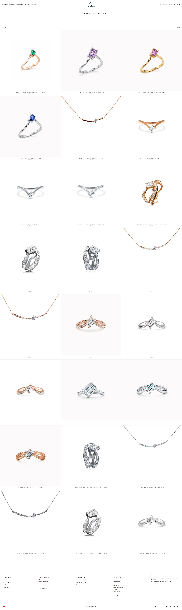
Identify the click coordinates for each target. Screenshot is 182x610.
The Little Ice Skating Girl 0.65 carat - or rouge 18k (30, 487)
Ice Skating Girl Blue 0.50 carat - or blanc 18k (30, 158)
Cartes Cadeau (116, 591)
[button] (163, 4)
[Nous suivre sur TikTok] (170, 606)
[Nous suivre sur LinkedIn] (174, 606)
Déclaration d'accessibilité (116, 594)
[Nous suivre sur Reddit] (178, 606)
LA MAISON (12, 4)
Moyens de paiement (42, 588)
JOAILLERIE (5, 4)
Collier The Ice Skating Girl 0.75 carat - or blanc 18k (152, 487)
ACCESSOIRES (19, 4)
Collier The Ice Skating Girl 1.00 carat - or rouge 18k (30, 356)
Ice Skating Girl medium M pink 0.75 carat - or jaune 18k (151, 92)
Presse (4, 580)
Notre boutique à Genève (81, 580)
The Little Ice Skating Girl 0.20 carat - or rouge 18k (152, 158)
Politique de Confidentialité (116, 580)
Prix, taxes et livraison (43, 581)
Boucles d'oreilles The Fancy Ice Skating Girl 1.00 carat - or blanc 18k (91, 487)
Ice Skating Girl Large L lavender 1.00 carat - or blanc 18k (91, 92)
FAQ (77, 584)
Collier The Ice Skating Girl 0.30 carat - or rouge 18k (91, 158)
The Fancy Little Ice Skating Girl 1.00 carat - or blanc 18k (151, 356)
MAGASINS (27, 4)
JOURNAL (34, 4)
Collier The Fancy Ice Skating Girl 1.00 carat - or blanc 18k (30, 553)
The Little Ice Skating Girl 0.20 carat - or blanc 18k (30, 224)
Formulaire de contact (80, 577)
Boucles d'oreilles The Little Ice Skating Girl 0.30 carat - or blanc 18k (91, 553)
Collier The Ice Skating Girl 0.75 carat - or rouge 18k (151, 290)
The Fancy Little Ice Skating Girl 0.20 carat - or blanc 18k (91, 224)
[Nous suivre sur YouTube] (166, 606)
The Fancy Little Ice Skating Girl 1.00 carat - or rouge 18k (91, 356)
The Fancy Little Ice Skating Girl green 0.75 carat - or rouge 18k (30, 92)
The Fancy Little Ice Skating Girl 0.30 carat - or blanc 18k (151, 553)
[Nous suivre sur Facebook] (155, 606)
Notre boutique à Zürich (81, 582)
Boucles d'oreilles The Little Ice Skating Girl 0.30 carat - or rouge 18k (151, 224)
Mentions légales (117, 577)
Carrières (5, 584)
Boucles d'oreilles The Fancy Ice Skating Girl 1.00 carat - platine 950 (91, 290)
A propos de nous (7, 577)
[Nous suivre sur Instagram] (159, 606)
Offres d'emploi (6, 587)
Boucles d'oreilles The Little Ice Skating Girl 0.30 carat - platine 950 (30, 290)
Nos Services (6, 582)
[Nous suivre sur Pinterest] (163, 606)
